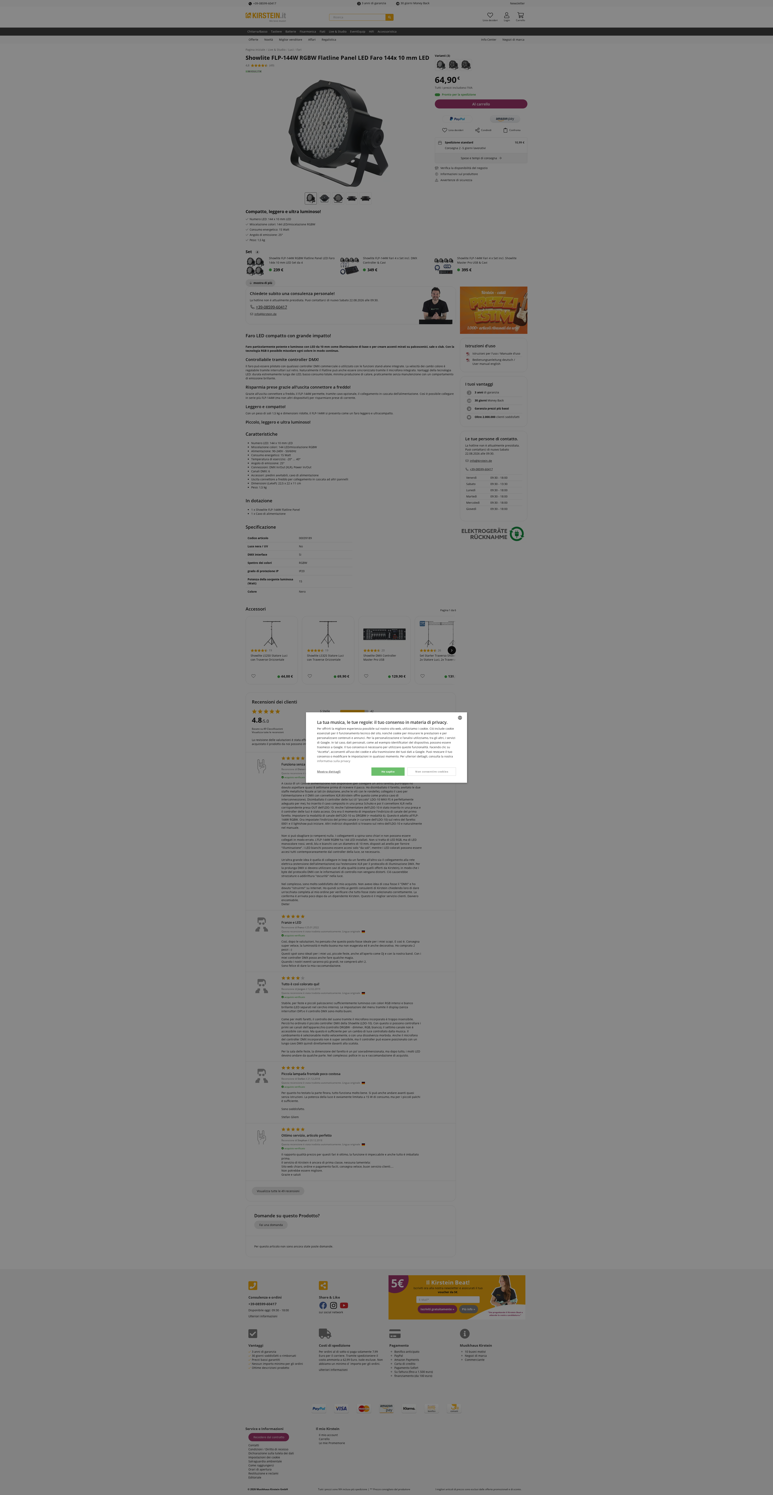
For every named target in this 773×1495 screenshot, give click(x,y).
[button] (329, 771)
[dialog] (386, 747)
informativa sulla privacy (333, 761)
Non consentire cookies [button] (431, 771)
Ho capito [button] (388, 771)
